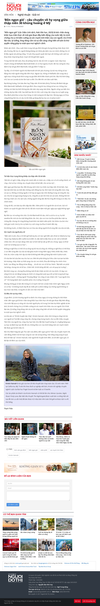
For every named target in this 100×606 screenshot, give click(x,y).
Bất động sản (85, 563)
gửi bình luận (13, 505)
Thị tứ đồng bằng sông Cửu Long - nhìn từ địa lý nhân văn (63, 555)
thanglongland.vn (43, 563)
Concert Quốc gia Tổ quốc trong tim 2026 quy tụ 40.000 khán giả (10, 555)
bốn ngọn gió (33, 450)
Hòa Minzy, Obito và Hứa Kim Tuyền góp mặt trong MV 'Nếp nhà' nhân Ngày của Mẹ (64, 440)
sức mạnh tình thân (56, 450)
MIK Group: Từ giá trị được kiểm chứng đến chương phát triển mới (86, 161)
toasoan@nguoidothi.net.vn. (42, 592)
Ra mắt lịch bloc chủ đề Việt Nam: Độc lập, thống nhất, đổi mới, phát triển (86, 124)
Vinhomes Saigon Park (10, 566)
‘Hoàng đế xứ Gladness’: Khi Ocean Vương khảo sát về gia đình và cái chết (85, 46)
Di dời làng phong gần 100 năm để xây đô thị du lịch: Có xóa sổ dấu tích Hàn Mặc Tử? (86, 229)
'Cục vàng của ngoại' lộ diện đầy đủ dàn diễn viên (11, 439)
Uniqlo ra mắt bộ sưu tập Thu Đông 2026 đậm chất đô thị (46, 555)
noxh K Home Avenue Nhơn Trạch (27, 566)
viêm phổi (44, 450)
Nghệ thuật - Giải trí (28, 14)
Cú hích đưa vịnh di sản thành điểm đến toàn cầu (86, 168)
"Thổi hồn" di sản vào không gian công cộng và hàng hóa (86, 200)
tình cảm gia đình (20, 450)
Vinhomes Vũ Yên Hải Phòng (72, 563)
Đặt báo (77, 601)
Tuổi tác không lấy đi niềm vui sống (45, 533)
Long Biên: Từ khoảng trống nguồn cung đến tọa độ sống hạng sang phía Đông (86, 175)
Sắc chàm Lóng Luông (27, 532)
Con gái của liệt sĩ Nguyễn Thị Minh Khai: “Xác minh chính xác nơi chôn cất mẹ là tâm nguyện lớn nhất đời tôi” (86, 247)
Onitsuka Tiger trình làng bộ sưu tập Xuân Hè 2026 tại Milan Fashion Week (86, 72)
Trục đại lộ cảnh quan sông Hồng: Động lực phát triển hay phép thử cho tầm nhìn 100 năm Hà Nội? (86, 237)
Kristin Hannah (13, 455)
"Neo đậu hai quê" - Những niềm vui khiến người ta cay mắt (46, 439)
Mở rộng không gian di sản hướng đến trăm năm (85, 182)
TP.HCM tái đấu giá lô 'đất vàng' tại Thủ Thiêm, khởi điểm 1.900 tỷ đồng (28, 556)
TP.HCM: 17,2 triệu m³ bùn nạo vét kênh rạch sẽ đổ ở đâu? (63, 534)
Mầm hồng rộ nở (82, 211)
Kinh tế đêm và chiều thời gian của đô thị (85, 216)
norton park (18, 563)
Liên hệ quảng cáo (89, 601)
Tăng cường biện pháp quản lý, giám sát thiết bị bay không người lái (10, 534)
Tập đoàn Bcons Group (44, 566)
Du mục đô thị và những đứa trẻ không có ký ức (86, 222)
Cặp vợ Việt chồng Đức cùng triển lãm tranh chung (85, 97)
